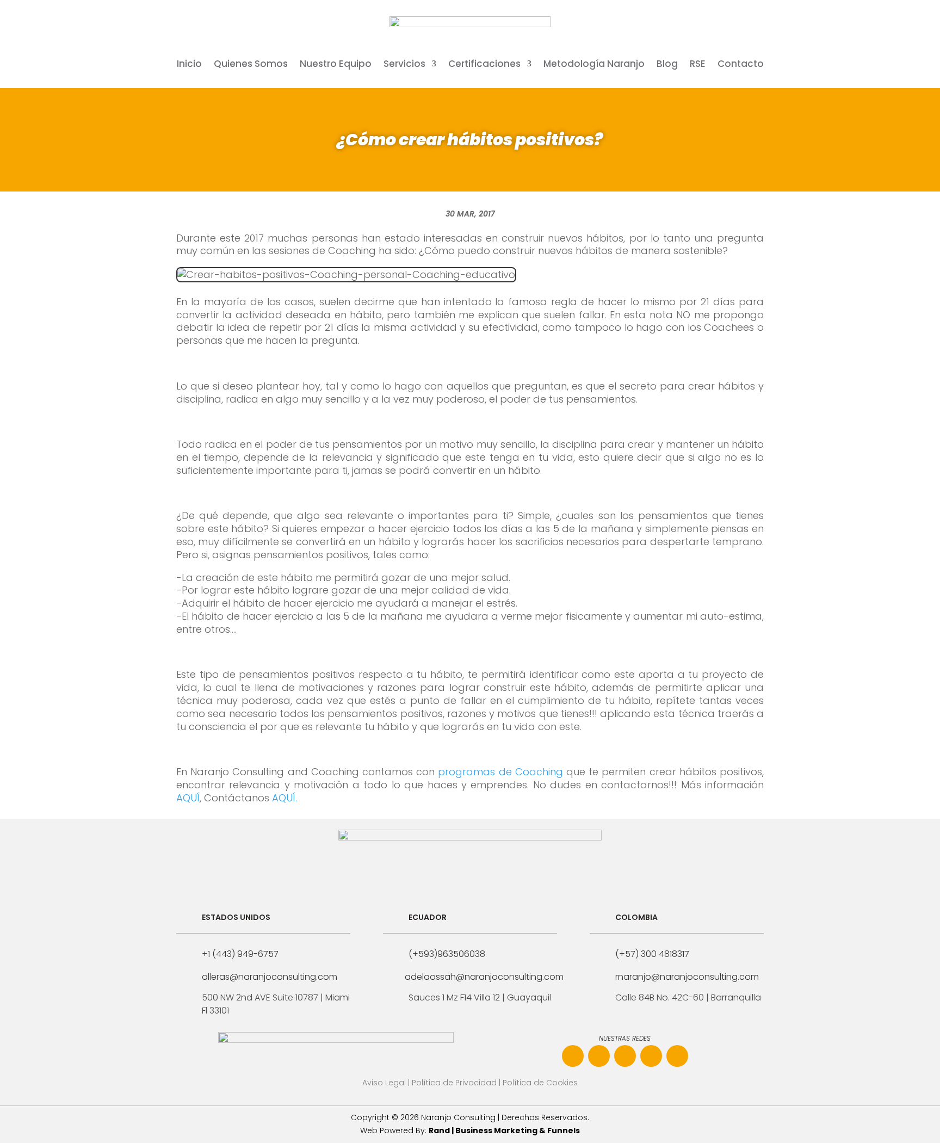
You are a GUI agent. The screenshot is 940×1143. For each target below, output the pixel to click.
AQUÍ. (284, 798)
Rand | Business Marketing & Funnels (504, 1130)
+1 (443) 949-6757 (240, 954)
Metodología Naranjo (594, 65)
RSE (698, 65)
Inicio (189, 65)
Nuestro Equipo (336, 65)
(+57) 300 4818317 (652, 954)
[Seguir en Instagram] (599, 1056)
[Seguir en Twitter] (677, 1056)
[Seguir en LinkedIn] (625, 1056)
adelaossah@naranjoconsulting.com (484, 977)
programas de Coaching (500, 772)
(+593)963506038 (447, 954)
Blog (667, 65)
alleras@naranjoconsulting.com (269, 977)
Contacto (741, 65)
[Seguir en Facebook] (573, 1056)
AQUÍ (188, 798)
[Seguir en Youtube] (651, 1056)
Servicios (404, 65)
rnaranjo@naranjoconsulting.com (687, 977)
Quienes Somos (251, 65)
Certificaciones (484, 65)
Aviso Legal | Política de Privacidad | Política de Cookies (470, 1082)
